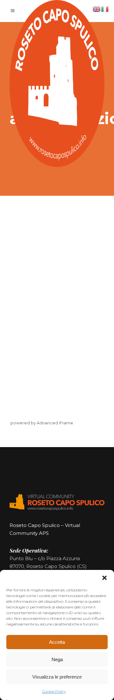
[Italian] (105, 9)
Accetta (57, 642)
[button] (104, 578)
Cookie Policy (54, 691)
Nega (57, 659)
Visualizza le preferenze (57, 676)
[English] (97, 9)
